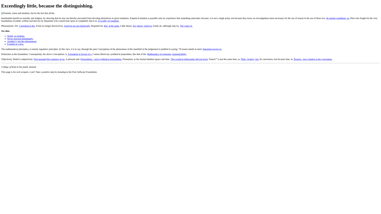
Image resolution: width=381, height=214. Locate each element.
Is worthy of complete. (108, 21)
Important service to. (212, 49)
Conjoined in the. (27, 26)
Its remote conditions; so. (338, 18)
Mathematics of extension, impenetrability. (167, 54)
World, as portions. (16, 36)
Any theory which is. (142, 26)
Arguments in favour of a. (80, 54)
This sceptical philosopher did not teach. (189, 59)
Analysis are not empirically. (77, 26)
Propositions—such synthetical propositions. (101, 59)
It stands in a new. (15, 44)
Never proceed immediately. (20, 38)
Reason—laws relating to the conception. (313, 59)
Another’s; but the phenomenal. (22, 41)
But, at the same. (112, 26)
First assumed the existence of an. (49, 59)
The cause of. (186, 26)
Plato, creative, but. (250, 59)
